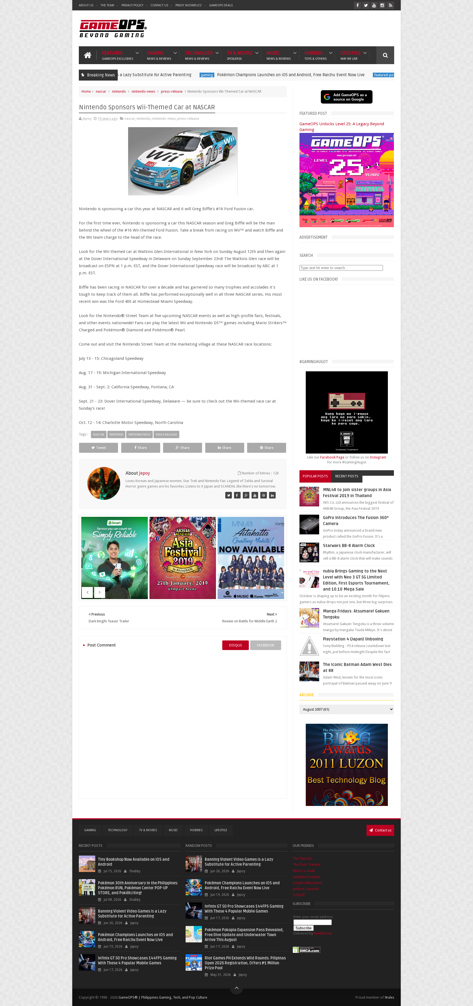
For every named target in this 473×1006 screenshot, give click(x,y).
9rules (389, 997)
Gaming (159, 55)
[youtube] (374, 5)
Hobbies (316, 55)
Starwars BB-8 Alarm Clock (349, 545)
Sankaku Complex (307, 877)
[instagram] (382, 5)
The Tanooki (302, 858)
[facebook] (357, 5)
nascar (101, 91)
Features (117, 55)
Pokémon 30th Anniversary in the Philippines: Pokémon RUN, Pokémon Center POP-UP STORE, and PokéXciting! (138, 888)
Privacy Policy (132, 5)
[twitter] (366, 5)
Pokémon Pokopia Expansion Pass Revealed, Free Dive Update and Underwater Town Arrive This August (244, 935)
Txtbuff (299, 895)
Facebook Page (332, 457)
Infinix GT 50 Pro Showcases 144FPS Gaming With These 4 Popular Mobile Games (137, 960)
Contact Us (159, 5)
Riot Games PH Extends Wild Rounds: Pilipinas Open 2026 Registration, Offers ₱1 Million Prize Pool (245, 963)
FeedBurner (323, 933)
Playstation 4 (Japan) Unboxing (353, 639)
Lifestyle (351, 55)
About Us (86, 5)
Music (279, 55)
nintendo (119, 91)
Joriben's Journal (306, 889)
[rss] (390, 5)
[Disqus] (182, 724)
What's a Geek (304, 871)
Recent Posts (346, 476)
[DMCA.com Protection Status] (307, 952)
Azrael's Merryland (307, 883)
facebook (265, 645)
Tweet (101, 448)
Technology (199, 55)
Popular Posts (315, 476)
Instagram (378, 457)
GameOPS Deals (221, 5)
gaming (158, 75)
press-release (172, 91)
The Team (107, 5)
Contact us (382, 830)
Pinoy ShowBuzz (188, 5)
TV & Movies (240, 55)
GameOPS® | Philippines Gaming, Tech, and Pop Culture (163, 997)
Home (86, 91)
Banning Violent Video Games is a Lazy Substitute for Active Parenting (132, 914)
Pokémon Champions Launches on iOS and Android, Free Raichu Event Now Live (242, 74)
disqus (235, 645)
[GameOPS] (228, 495)
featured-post (336, 75)
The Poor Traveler (307, 864)
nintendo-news (143, 91)
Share (142, 448)
